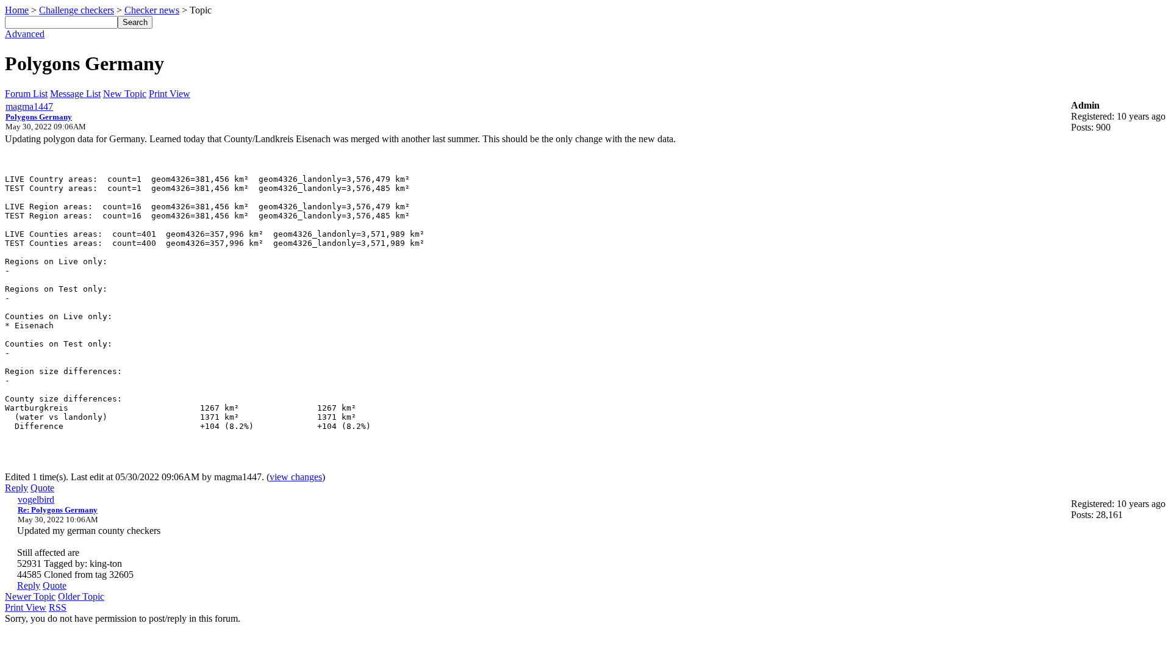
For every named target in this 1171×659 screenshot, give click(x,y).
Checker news (151, 10)
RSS (57, 607)
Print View (169, 93)
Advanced (25, 34)
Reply (16, 488)
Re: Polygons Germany (58, 509)
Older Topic (81, 596)
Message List (75, 93)
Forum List (26, 93)
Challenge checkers (76, 10)
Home (17, 10)
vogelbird (36, 499)
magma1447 (29, 106)
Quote (42, 488)
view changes (296, 477)
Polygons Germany (38, 116)
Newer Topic (30, 596)
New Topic (124, 93)
